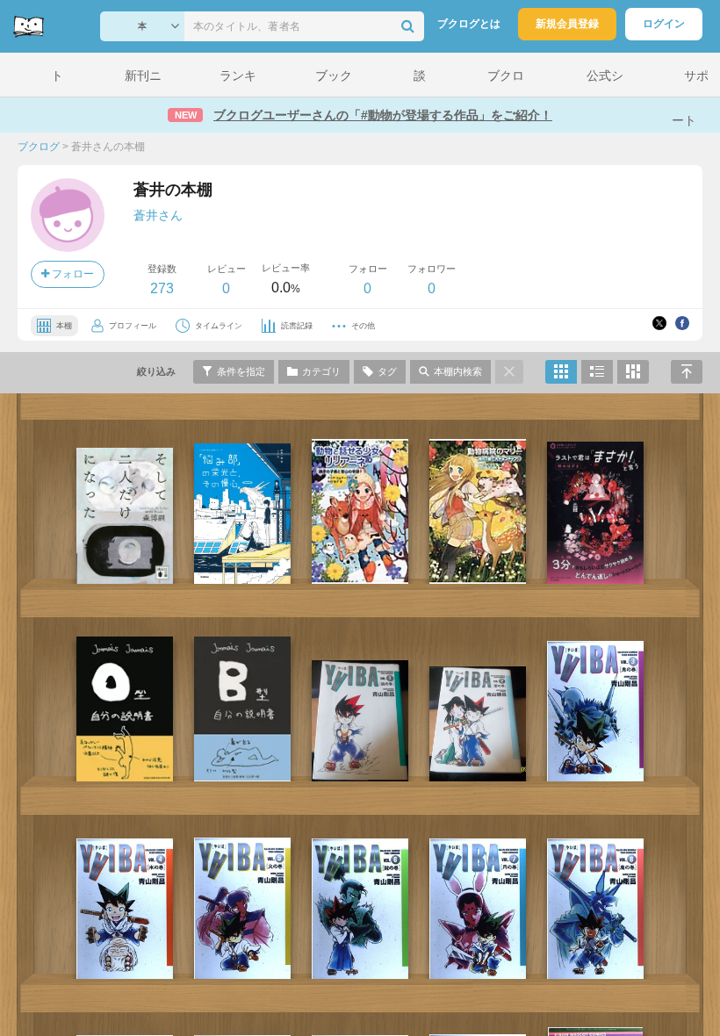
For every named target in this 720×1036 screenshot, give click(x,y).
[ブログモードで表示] (597, 372)
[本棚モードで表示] (561, 372)
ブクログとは (468, 24)
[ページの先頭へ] (686, 372)
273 (162, 288)
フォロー (71, 274)
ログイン (664, 24)
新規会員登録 (567, 24)
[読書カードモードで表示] (633, 372)
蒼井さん (158, 215)
